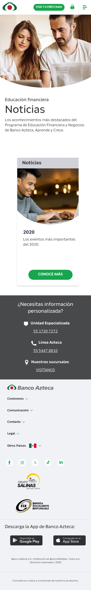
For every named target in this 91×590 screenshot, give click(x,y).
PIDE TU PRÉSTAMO (49, 7)
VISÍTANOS (45, 370)
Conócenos (16, 398)
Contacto (14, 422)
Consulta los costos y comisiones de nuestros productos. (45, 581)
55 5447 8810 (45, 351)
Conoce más (50, 275)
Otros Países (17, 446)
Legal (11, 433)
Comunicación (18, 410)
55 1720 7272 (45, 332)
